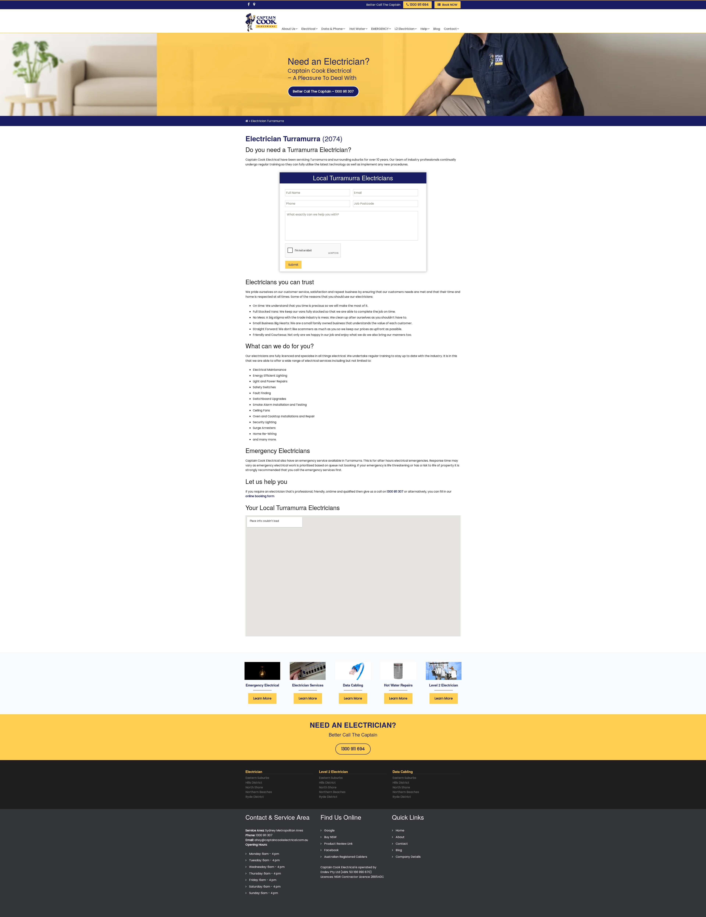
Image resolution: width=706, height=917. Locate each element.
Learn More (262, 698)
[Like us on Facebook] (248, 3)
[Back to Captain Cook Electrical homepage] (261, 22)
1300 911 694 (353, 749)
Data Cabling (353, 685)
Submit (293, 265)
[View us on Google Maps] (254, 3)
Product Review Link (338, 844)
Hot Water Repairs (398, 685)
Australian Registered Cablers (345, 857)
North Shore (254, 787)
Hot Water (357, 28)
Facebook (331, 850)
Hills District (253, 782)
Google (329, 830)
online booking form (259, 496)
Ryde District (254, 797)
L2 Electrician (404, 28)
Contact (450, 28)
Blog (436, 28)
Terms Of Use (281, 904)
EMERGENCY (380, 28)
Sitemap (331, 904)
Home (400, 830)
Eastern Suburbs (257, 778)
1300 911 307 (395, 491)
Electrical (308, 28)
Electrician (253, 771)
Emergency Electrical (262, 685)
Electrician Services (307, 685)
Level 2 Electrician (443, 685)
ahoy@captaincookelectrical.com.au (281, 840)
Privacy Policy (257, 904)
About (400, 837)
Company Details (408, 857)
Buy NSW (330, 837)
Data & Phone (332, 28)
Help (423, 28)
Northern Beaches (258, 792)
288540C (377, 877)
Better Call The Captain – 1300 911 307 (323, 91)
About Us (288, 28)
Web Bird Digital (347, 912)
